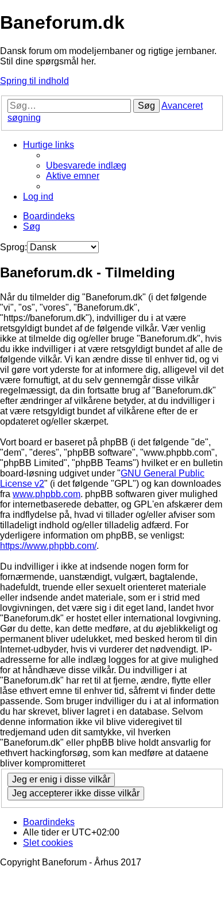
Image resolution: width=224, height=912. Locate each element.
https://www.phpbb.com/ (48, 546)
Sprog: (13, 247)
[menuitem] (86, 165)
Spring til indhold (34, 81)
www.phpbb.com (46, 494)
